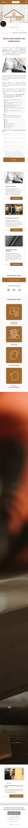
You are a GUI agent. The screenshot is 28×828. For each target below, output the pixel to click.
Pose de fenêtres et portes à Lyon (14, 786)
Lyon (7, 122)
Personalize (15, 821)
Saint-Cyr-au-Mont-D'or (10, 123)
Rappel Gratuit (16, 2)
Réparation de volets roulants (11, 106)
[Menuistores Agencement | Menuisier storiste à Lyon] (4, 2)
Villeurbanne (8, 127)
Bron (11, 32)
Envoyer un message (14, 280)
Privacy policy (14, 824)
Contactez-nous (14, 27)
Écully (7, 120)
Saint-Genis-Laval (9, 125)
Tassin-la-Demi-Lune (10, 126)
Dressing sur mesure (12, 218)
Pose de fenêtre (10, 186)
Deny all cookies (14, 817)
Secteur (6, 32)
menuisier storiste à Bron (10, 49)
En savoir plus (16, 198)
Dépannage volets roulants (11, 250)
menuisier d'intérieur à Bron (12, 75)
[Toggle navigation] (26, 2)
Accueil (2, 32)
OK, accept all (14, 813)
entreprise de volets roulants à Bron (14, 89)
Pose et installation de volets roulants (13, 105)
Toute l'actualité (16, 796)
